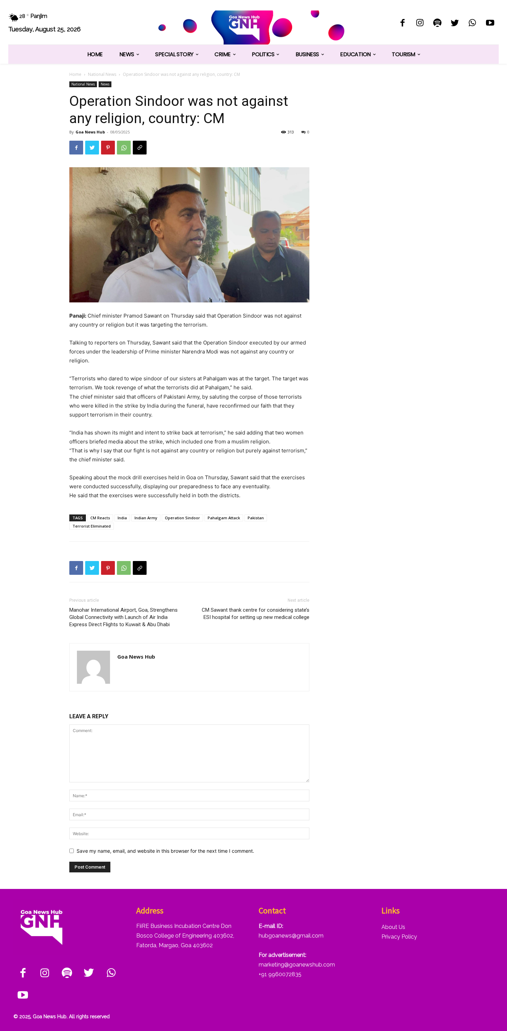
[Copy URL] (140, 147)
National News (102, 74)
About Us (393, 927)
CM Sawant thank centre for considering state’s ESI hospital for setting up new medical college (255, 613)
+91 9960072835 (280, 974)
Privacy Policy (399, 936)
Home (75, 74)
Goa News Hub (90, 131)
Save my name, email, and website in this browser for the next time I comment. (165, 851)
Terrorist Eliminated (91, 526)
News (105, 84)
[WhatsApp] (472, 24)
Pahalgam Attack (224, 517)
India (122, 517)
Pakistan (256, 517)
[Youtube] (490, 24)
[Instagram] (420, 24)
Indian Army (146, 517)
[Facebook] (402, 24)
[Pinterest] (108, 147)
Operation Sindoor (182, 517)
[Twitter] (455, 24)
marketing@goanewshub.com (297, 964)
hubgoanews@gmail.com (291, 935)
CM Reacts (100, 517)
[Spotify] (437, 24)
